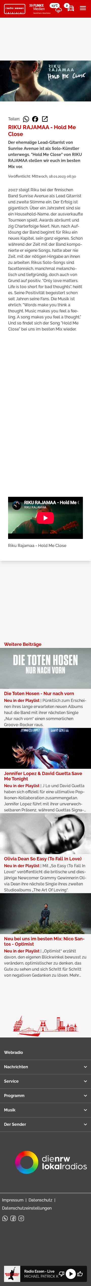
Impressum (13, 1200)
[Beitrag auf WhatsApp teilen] (26, 119)
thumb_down (62, 1274)
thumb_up (80, 1274)
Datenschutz (40, 1200)
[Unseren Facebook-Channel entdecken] (13, 1218)
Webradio (13, 1052)
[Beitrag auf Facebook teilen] (35, 119)
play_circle (71, 1274)
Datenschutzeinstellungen (27, 1208)
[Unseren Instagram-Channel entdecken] (21, 1218)
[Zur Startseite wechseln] (14, 9)
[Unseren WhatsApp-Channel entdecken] (5, 1218)
